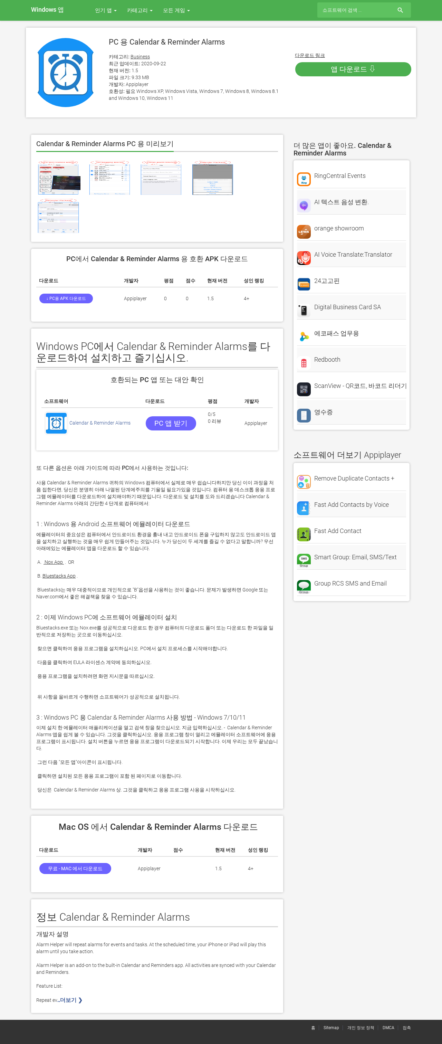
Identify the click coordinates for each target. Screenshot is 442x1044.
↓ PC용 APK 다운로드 (66, 298)
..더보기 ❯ (70, 1000)
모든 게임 (174, 10)
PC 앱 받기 (171, 423)
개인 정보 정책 (360, 1027)
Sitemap (331, 1027)
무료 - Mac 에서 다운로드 (75, 868)
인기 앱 (104, 10)
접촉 (407, 1027)
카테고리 (138, 10)
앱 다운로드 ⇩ (353, 69)
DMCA (388, 1027)
